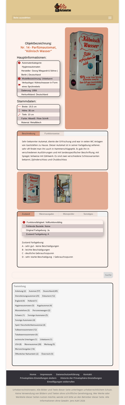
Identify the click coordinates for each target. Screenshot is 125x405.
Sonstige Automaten (38, 315)
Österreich (47, 354)
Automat (34, 291)
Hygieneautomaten (24, 305)
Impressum (46, 374)
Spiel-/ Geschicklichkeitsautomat (30, 325)
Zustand (26, 214)
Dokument (48, 296)
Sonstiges (88, 214)
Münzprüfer (68, 214)
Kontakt (87, 374)
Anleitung (20, 291)
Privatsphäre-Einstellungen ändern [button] (38, 378)
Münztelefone (22, 310)
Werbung (49, 344)
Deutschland (50, 291)
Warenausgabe (46, 214)
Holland (32, 300)
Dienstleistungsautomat (27, 296)
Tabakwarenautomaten (26, 334)
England (20, 300)
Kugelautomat (44, 305)
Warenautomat (33, 344)
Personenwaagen (41, 310)
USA (18, 344)
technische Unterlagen (26, 339)
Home (33, 374)
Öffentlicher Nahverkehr (26, 354)
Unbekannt (46, 339)
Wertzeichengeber (25, 349)
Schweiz (20, 315)
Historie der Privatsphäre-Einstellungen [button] (81, 378)
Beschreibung (28, 133)
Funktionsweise (52, 133)
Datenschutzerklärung (67, 374)
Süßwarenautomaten (26, 329)
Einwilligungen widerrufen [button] (61, 381)
